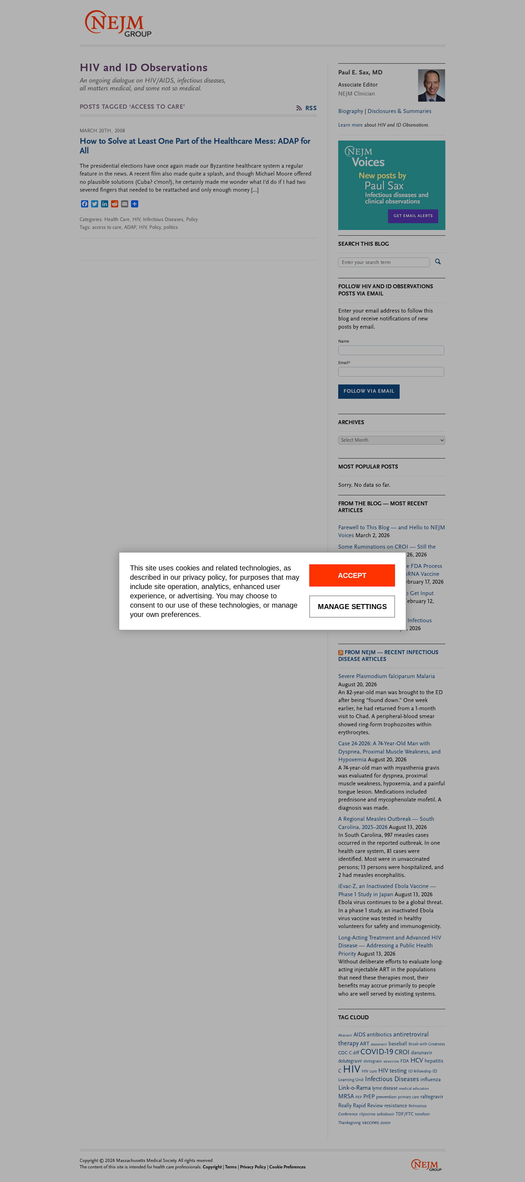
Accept (352, 575)
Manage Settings (352, 606)
